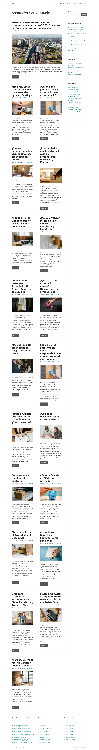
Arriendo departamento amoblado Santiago (22, 736)
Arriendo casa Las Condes (44, 739)
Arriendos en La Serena (74, 109)
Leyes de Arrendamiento (74, 74)
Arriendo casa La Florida (74, 112)
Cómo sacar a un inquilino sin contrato (21, 478)
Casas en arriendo (73, 87)
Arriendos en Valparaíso (43, 731)
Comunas (70, 65)
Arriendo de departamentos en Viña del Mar (22, 742)
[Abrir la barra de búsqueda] (85, 3)
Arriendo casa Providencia (44, 742)
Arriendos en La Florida (69, 737)
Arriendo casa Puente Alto (44, 740)
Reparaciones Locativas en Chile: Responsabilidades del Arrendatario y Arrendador (50, 352)
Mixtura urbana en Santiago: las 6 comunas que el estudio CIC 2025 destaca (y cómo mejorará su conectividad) (36, 25)
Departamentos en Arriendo (64, 3)
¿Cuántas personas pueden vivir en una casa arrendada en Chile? (22, 154)
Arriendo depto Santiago (17, 726)
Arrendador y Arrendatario (75, 63)
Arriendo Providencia (69, 736)
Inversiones (71, 72)
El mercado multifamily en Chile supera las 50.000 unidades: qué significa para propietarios (76, 29)
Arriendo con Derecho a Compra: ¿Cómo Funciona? (49, 536)
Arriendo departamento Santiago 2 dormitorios (23, 733)
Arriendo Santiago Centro (75, 102)
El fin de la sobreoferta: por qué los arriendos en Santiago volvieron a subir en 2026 (77, 48)
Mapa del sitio (79, 748)
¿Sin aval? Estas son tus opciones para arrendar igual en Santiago (22, 91)
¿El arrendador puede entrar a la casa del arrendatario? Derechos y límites (50, 155)
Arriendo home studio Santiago (19, 737)
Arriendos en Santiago (74, 92)
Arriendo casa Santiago (74, 94)
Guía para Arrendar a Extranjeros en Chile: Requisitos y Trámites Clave (22, 599)
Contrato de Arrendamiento (75, 67)
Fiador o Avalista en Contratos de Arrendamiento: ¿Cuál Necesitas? (21, 418)
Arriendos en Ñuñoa (68, 734)
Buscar (70, 11)
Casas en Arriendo (78, 3)
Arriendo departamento (74, 89)
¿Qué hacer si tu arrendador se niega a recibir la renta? (21, 349)
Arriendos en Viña (73, 107)
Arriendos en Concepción (69, 730)
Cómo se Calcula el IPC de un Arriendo (49, 478)
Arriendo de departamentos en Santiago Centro (23, 734)
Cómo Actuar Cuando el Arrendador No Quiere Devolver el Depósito (21, 286)
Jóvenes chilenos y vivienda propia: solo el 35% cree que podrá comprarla (77, 34)
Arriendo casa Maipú (42, 736)
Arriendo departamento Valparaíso (20, 739)
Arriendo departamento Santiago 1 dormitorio (22, 731)
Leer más (15, 77)
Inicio (54, 3)
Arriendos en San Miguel (69, 739)
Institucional (71, 70)
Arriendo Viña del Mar (74, 105)
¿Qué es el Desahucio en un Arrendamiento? (50, 416)
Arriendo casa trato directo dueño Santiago (48, 730)
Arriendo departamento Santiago (19, 725)
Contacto (85, 748)
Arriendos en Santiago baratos (19, 730)
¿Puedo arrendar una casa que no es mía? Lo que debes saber (21, 222)
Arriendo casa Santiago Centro (45, 728)
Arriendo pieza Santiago (74, 96)
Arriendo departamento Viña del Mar (20, 740)
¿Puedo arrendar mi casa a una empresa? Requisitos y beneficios (50, 223)
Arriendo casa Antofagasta (44, 734)
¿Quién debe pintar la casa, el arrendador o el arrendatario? (49, 91)
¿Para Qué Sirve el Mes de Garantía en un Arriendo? (22, 662)
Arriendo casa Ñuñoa (43, 737)
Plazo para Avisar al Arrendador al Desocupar (22, 535)
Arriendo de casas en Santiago (45, 726)
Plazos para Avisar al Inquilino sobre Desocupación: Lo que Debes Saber (50, 598)
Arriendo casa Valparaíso (43, 733)
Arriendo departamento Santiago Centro (21, 728)
